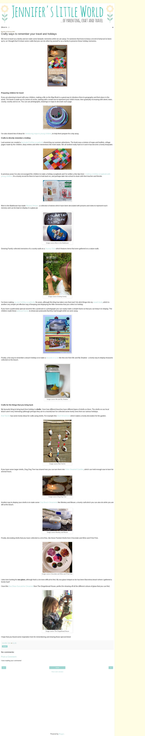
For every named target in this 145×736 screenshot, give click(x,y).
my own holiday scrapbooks (24, 302)
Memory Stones (32, 206)
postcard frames (23, 311)
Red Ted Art (5, 416)
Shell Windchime (63, 416)
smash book (97, 302)
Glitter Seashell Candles (74, 469)
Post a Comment (8, 657)
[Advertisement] (57, 687)
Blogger (61, 734)
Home (57, 667)
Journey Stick (50, 249)
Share (4, 646)
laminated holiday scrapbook (32, 142)
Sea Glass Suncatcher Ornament (21, 586)
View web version (57, 672)
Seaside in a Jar (52, 358)
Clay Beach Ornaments (48, 502)
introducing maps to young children (38, 134)
